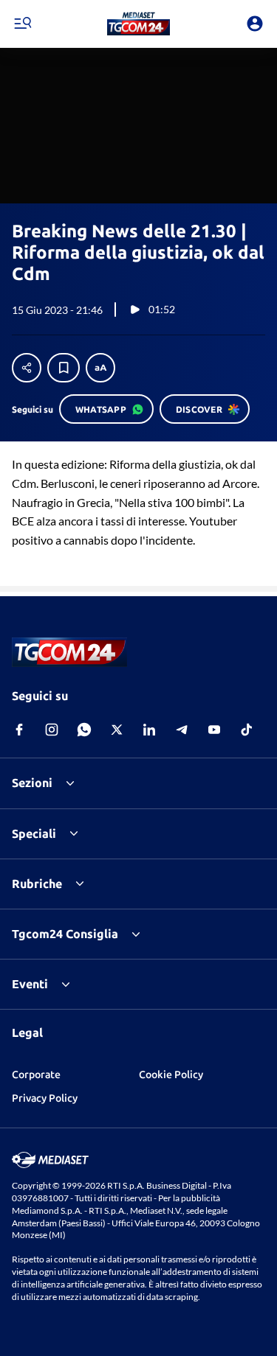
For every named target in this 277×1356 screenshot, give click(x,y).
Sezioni (32, 782)
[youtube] (214, 729)
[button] (138, 23)
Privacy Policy (45, 1098)
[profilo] (254, 23)
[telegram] (181, 729)
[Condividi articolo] (26, 367)
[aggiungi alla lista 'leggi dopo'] (63, 367)
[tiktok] (246, 729)
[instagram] (51, 729)
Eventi (30, 983)
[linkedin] (149, 729)
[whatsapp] (84, 729)
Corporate (36, 1074)
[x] (116, 729)
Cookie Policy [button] (171, 1074)
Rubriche (37, 883)
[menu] (22, 23)
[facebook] (19, 729)
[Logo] (138, 23)
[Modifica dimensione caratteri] (100, 367)
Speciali (34, 833)
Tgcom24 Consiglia (65, 933)
